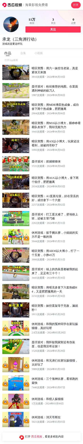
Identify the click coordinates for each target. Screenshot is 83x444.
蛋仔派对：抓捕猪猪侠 (46, 161)
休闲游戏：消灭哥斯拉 (46, 417)
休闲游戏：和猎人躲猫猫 (48, 399)
